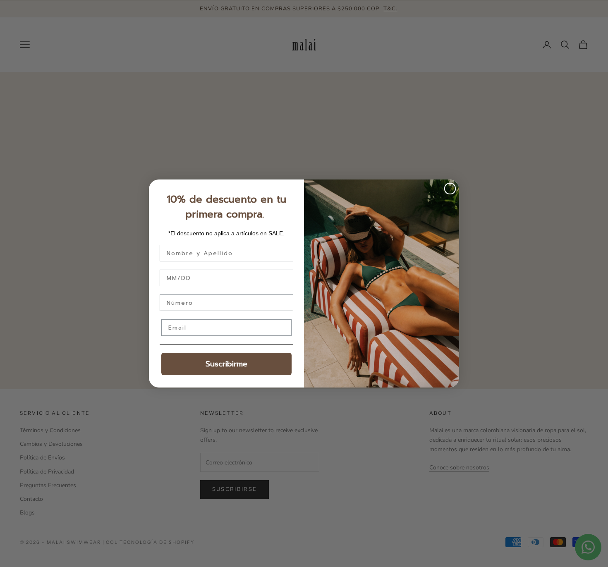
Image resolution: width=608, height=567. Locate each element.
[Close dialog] (450, 189)
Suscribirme (226, 364)
